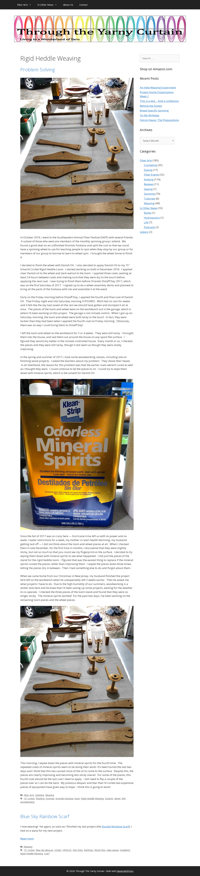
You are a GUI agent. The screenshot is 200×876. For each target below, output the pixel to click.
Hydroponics (152, 217)
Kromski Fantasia (64, 798)
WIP (124, 798)
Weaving (49, 795)
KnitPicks (88, 850)
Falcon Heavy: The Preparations (159, 120)
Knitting (149, 179)
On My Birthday (149, 115)
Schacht (109, 798)
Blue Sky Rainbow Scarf (44, 816)
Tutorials (149, 198)
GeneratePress (125, 871)
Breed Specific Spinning (154, 110)
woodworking (27, 801)
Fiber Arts (22, 4)
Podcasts (149, 227)
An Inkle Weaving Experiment (158, 87)
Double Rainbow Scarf (115, 826)
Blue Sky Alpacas (44, 850)
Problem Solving (37, 69)
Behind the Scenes (151, 106)
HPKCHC (67, 850)
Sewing (148, 189)
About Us (68, 4)
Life (146, 222)
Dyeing (148, 170)
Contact (83, 4)
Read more (27, 838)
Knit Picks (78, 850)
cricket (57, 850)
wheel (117, 798)
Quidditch (125, 850)
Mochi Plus (99, 850)
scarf (46, 853)
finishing (40, 798)
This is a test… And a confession (159, 101)
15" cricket (29, 798)
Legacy (144, 232)
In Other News (45, 4)
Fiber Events (151, 174)
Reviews (149, 184)
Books (147, 213)
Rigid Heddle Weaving (92, 798)
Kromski (50, 798)
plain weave (113, 850)
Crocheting (150, 165)
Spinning (39, 795)
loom (77, 798)
